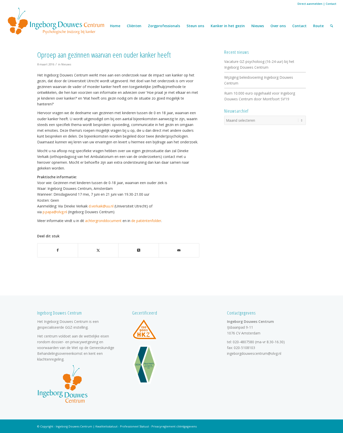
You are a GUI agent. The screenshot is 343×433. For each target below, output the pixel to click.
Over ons (278, 25)
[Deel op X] (139, 250)
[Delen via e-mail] (179, 250)
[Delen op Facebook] (57, 250)
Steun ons (195, 25)
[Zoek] (331, 25)
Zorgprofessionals (164, 25)
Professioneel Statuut (134, 426)
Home (115, 25)
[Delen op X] (98, 250)
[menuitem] (331, 25)
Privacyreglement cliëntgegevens (174, 426)
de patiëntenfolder (146, 220)
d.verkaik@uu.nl (101, 206)
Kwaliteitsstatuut (106, 426)
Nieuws (257, 25)
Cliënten (134, 25)
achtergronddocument (103, 220)
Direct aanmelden (310, 4)
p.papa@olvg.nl (55, 211)
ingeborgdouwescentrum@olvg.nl (254, 353)
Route (318, 25)
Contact (331, 4)
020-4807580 (243, 341)
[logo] (56, 20)
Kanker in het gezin (228, 25)
